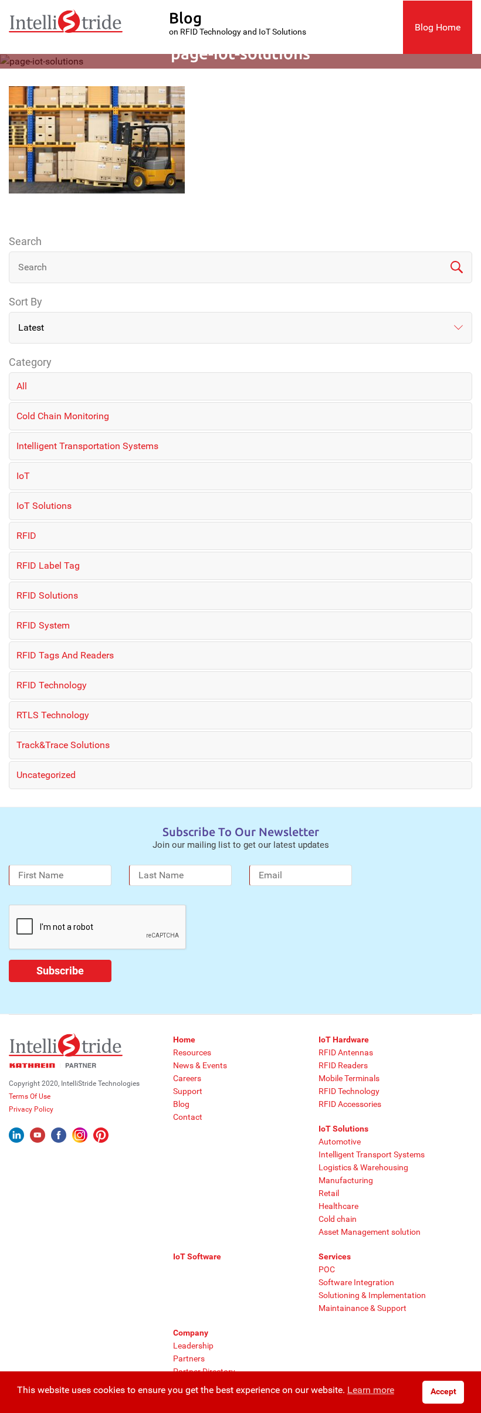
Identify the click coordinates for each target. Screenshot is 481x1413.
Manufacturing (346, 1180)
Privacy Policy (31, 1109)
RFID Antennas (346, 1052)
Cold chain (338, 1219)
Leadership (193, 1345)
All (21, 386)
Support (187, 1091)
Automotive (340, 1141)
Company (190, 1332)
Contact (187, 1117)
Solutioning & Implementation (372, 1295)
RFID (26, 535)
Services (335, 1256)
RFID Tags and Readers (65, 655)
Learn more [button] (370, 1389)
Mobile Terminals (349, 1078)
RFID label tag (48, 565)
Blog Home (437, 27)
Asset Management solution (370, 1232)
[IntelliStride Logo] (66, 27)
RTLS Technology (52, 715)
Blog (181, 1104)
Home (184, 1039)
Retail (329, 1193)
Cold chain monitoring (62, 416)
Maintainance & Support (363, 1308)
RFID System (43, 625)
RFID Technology (51, 685)
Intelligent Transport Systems (372, 1154)
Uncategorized (46, 774)
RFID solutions (47, 595)
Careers (187, 1078)
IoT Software (197, 1256)
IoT (23, 475)
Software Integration (356, 1282)
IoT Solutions (343, 1128)
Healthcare (338, 1206)
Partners (189, 1358)
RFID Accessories (350, 1104)
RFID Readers (343, 1065)
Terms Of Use (29, 1096)
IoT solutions (44, 505)
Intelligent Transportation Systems (87, 445)
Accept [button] (443, 1392)
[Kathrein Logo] (53, 1065)
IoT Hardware (344, 1039)
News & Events (200, 1065)
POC (327, 1269)
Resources (192, 1052)
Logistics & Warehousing (363, 1167)
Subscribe (60, 970)
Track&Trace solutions (63, 744)
